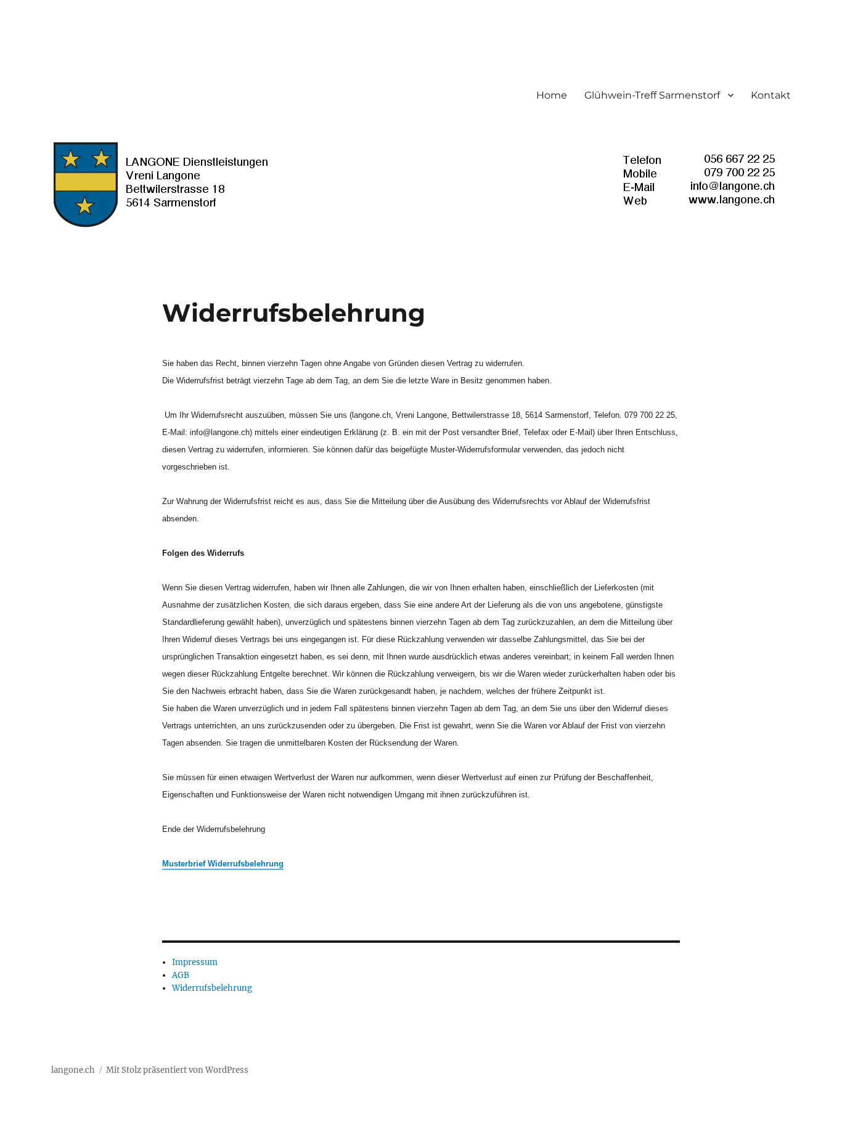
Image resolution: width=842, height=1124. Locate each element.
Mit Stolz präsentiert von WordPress (177, 1070)
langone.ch (73, 1070)
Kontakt (771, 95)
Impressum (195, 962)
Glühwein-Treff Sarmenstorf (652, 95)
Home (551, 95)
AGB (180, 975)
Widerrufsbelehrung (212, 988)
